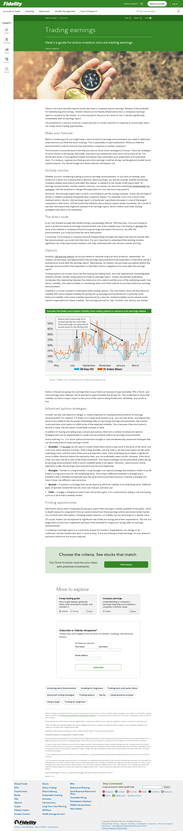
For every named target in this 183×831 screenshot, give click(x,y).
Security (124, 824)
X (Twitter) (155, 792)
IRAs (72, 783)
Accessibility (141, 824)
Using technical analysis (121, 695)
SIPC (82, 772)
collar (61, 492)
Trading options (87, 695)
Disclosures (106, 826)
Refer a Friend (135, 795)
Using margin (53, 701)
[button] (90, 611)
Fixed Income (20, 791)
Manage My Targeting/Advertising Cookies (129, 826)
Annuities (46, 799)
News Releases (28, 827)
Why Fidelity (76, 808)
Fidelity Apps (120, 795)
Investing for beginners (92, 688)
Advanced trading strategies (60, 695)
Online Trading (49, 787)
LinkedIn (121, 792)
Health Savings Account (53, 814)
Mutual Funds (20, 783)
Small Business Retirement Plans (83, 792)
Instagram (109, 792)
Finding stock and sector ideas (122, 688)
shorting (139, 226)
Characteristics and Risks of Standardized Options (78, 715)
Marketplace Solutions (80, 801)
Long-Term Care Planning (54, 806)
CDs (16, 799)
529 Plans (46, 810)
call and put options (64, 256)
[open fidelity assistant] (178, 11)
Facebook (168, 792)
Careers (17, 827)
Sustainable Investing (52, 795)
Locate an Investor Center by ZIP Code (118, 787)
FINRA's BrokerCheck (80, 805)
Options (18, 802)
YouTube (133, 792)
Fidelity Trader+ (21, 810)
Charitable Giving (78, 797)
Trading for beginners (75, 701)
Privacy (116, 824)
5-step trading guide (69, 598)
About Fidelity (40, 827)
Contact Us (152, 824)
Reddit (144, 792)
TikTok (107, 795)
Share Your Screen (165, 824)
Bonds (17, 795)
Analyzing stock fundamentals (61, 688)
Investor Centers (22, 814)
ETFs (16, 787)
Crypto (17, 806)
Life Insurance (49, 802)
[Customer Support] (141, 3)
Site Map (131, 824)
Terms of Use (107, 824)
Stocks (102, 695)
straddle (66, 446)
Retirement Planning (80, 787)
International (53, 827)
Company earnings (112, 598)
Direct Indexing (49, 791)
